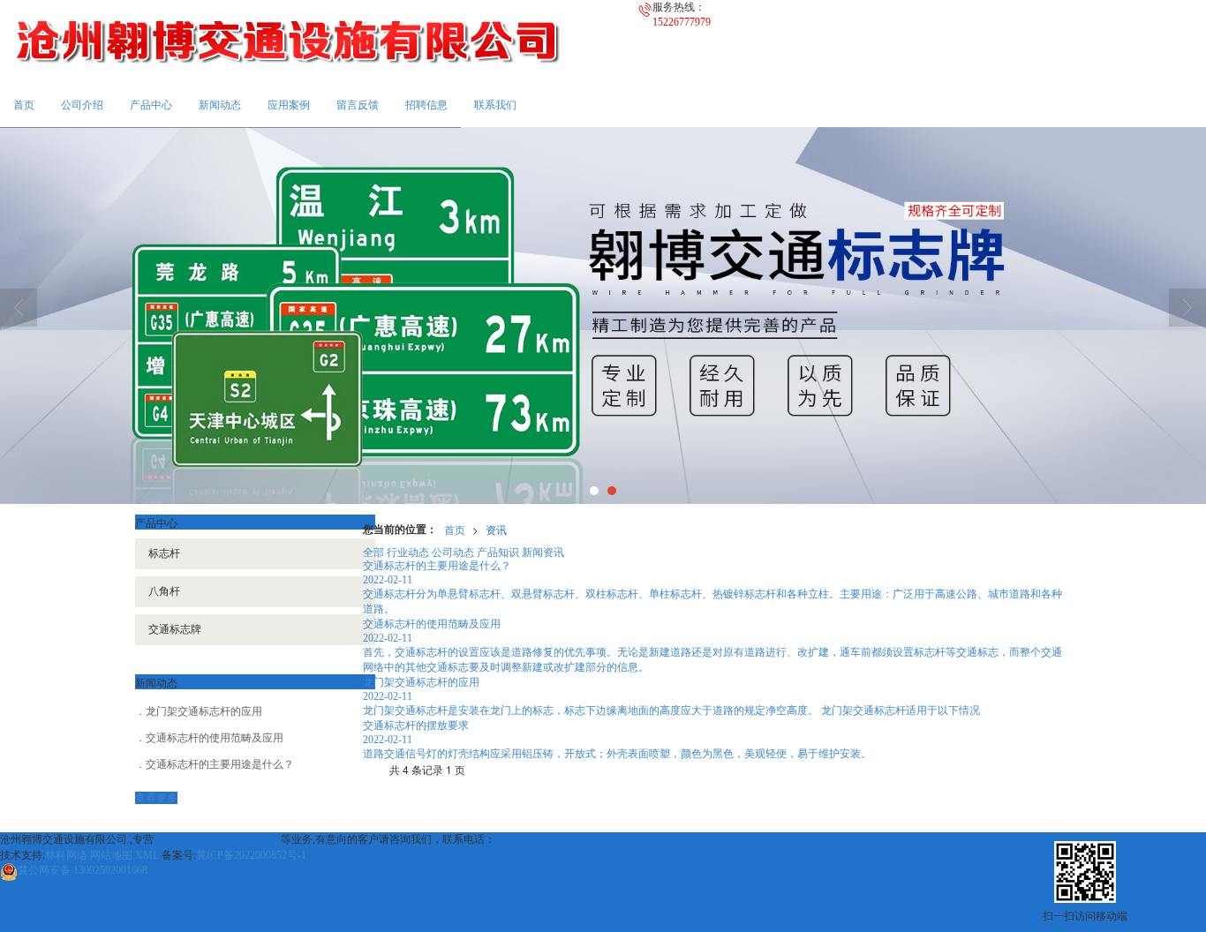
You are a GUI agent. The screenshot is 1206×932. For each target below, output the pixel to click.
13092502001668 (82, 870)
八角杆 (164, 591)
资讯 (496, 529)
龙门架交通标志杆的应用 (204, 711)
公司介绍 (82, 105)
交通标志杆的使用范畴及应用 (214, 738)
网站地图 (111, 855)
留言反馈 (357, 105)
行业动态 (408, 551)
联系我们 (495, 105)
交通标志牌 (174, 629)
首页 (23, 105)
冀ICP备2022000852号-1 (251, 855)
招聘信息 (426, 105)
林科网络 (66, 855)
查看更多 (156, 798)
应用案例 (289, 105)
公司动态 (453, 551)
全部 (373, 551)
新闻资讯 (543, 551)
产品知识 (498, 551)
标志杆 (164, 553)
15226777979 (524, 839)
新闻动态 (220, 105)
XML (147, 855)
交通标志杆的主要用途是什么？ (220, 764)
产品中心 (151, 105)
